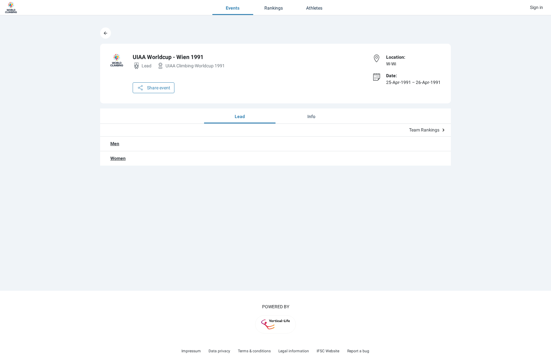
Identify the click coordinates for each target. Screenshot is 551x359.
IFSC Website (328, 351)
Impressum (191, 351)
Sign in (536, 7)
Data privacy (219, 351)
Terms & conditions (254, 351)
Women (118, 158)
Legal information (293, 351)
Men (114, 143)
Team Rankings (424, 129)
